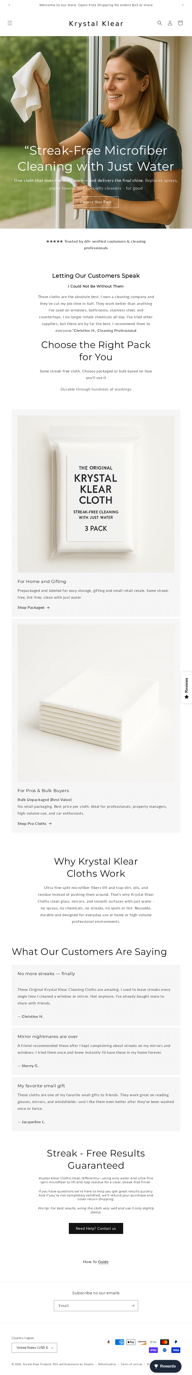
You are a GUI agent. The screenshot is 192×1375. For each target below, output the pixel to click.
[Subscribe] (133, 1305)
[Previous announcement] (9, 5)
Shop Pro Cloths (32, 823)
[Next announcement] (183, 5)
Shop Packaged (31, 607)
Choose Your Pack (96, 202)
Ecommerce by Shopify (79, 1364)
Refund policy (107, 1364)
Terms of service (131, 1364)
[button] (10, 23)
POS (55, 1364)
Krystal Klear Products (37, 1364)
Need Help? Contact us (96, 1228)
